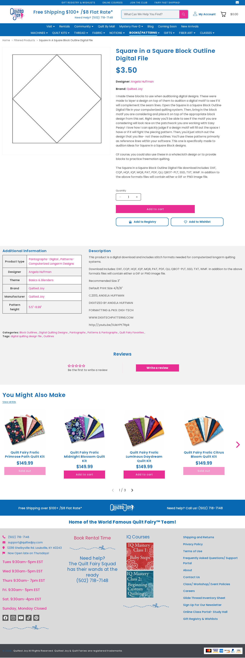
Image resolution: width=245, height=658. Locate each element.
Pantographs (78, 332)
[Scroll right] (238, 445)
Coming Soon (167, 26)
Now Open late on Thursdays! (28, 553)
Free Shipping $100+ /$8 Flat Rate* (73, 12)
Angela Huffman (142, 81)
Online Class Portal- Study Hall (205, 612)
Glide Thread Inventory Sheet (204, 598)
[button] (204, 14)
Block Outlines (28, 332)
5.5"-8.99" (35, 307)
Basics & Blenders (41, 280)
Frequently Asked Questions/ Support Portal (210, 560)
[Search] (183, 14)
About (187, 570)
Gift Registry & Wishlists (200, 619)
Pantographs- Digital (43, 259)
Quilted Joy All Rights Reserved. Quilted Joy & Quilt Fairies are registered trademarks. (68, 650)
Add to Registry (142, 222)
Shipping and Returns (198, 537)
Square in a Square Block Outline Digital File (66, 40)
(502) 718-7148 (18, 537)
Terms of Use (192, 551)
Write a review (157, 368)
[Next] (132, 490)
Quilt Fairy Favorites (131, 332)
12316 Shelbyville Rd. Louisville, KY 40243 (34, 548)
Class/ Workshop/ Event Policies (206, 584)
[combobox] (150, 14)
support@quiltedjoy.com (25, 542)
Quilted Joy (135, 89)
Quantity (121, 190)
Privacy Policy (193, 544)
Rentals (64, 26)
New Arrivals (190, 26)
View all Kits (9, 402)
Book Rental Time (92, 538)
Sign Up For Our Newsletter (202, 605)
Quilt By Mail (106, 26)
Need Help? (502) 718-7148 (94, 17)
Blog (150, 26)
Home (6, 40)
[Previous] (112, 490)
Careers (189, 591)
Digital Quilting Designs (53, 332)
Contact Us (191, 577)
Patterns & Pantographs (102, 332)
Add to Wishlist (197, 222)
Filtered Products (24, 40)
